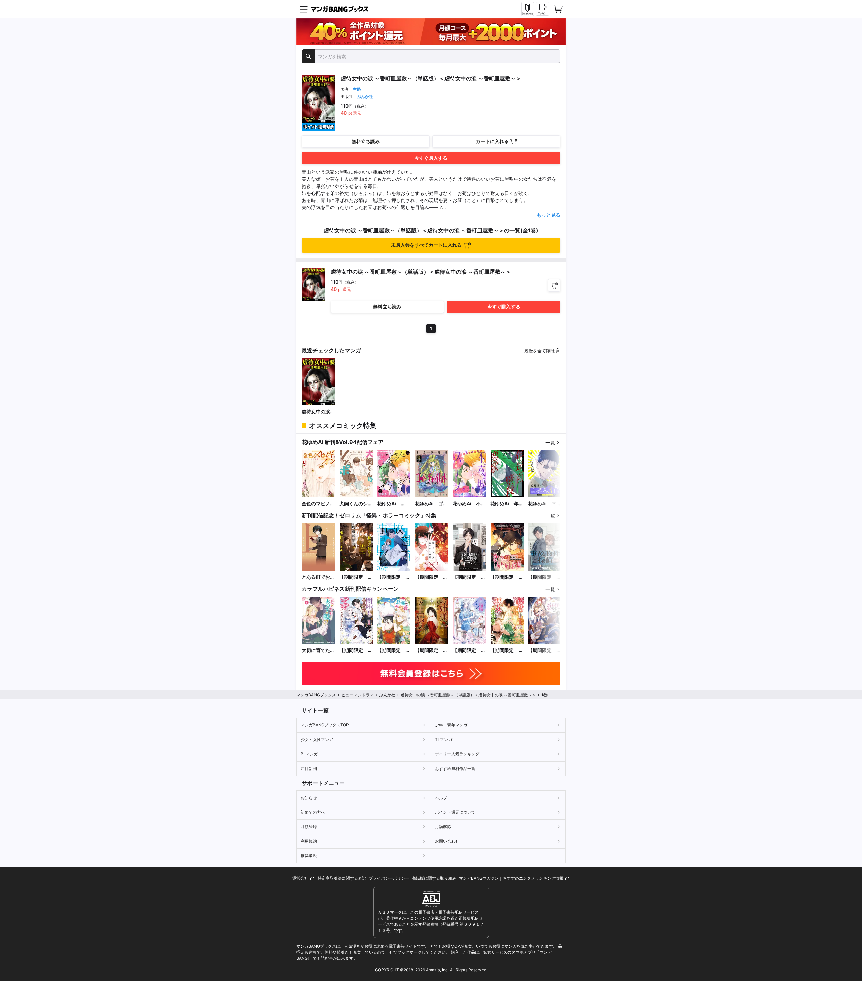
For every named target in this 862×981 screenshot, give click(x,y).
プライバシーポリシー (389, 878)
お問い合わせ (447, 841)
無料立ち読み (366, 141)
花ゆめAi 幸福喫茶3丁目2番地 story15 (544, 504)
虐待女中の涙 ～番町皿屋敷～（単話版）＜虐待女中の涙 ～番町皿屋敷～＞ (318, 412)
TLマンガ (443, 739)
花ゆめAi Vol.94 (389, 504)
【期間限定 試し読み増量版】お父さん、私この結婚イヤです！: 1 (469, 650)
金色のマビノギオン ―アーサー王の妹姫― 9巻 (318, 504)
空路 (357, 89)
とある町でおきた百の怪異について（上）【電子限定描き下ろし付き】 (318, 577)
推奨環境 (309, 855)
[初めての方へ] (527, 9)
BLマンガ (309, 753)
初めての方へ (313, 812)
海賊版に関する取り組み (434, 878)
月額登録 (309, 826)
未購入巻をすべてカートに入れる (426, 245)
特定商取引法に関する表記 (342, 878)
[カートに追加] (554, 285)
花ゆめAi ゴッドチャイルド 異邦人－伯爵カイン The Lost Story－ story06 (431, 504)
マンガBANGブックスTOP (325, 725)
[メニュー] (303, 9)
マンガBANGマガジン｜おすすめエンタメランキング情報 (511, 878)
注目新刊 (309, 768)
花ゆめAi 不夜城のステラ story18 (469, 504)
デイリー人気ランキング (457, 753)
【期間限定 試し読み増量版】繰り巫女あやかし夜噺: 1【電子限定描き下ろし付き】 (431, 577)
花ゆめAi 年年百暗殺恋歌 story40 (506, 504)
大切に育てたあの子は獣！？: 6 (318, 650)
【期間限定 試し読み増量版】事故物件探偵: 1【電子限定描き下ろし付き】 (393, 577)
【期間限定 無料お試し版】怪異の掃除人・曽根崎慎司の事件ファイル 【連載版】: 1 (469, 577)
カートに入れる (492, 141)
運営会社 (300, 878)
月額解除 (443, 826)
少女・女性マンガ (317, 739)
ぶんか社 (365, 96)
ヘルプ (441, 797)
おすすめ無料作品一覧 (455, 768)
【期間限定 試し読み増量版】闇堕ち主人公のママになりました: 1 (355, 650)
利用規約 (309, 841)
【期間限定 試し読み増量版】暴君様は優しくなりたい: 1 (544, 650)
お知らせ (309, 797)
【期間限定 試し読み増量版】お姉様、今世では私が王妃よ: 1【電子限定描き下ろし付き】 (431, 650)
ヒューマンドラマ (357, 694)
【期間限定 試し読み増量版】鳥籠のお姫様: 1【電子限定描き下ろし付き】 (393, 650)
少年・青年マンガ (451, 725)
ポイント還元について (455, 812)
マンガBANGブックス (316, 694)
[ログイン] (542, 9)
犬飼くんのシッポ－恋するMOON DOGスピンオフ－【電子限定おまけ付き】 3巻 (355, 504)
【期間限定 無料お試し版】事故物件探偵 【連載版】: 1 (544, 577)
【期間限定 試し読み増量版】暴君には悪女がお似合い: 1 (506, 650)
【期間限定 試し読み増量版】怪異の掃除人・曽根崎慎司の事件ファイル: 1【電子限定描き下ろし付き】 (355, 577)
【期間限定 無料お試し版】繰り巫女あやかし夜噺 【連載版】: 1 (506, 577)
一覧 (550, 442)
